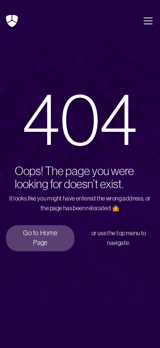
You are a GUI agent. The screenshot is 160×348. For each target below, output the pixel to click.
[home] (12, 21)
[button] (146, 21)
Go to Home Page (40, 237)
